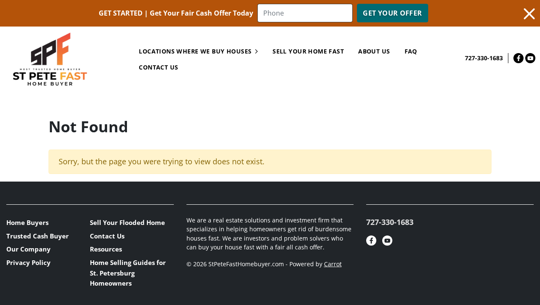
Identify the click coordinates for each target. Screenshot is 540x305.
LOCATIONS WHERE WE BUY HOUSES (195, 51)
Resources (106, 249)
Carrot (333, 264)
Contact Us (107, 236)
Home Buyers (27, 222)
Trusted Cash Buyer (37, 236)
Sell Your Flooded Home (127, 222)
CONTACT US (158, 67)
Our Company (28, 249)
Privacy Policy (28, 262)
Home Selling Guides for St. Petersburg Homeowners (128, 272)
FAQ (411, 51)
